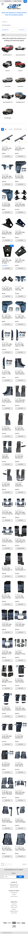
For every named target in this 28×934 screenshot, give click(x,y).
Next (24, 864)
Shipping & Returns (14, 911)
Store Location (14, 907)
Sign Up (19, 1)
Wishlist (14, 894)
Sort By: (10, 129)
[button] (14, 30)
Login (15, 1)
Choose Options (21, 548)
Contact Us (14, 904)
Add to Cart (7, 184)
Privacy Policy (14, 912)
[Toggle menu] (3, 3)
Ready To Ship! (14, 905)
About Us (14, 909)
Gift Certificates (14, 892)
